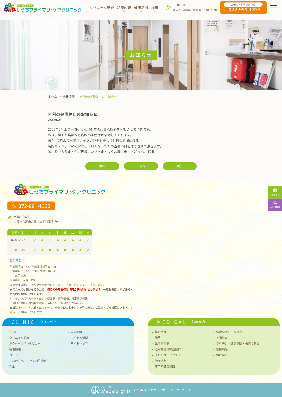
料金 (12, 366)
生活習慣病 (162, 343)
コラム (13, 355)
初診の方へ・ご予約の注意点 (28, 361)
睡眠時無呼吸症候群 (168, 349)
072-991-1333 (34, 206)
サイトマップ (79, 343)
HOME (13, 332)
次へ (180, 166)
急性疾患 (222, 349)
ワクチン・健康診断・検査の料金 (237, 343)
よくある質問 (79, 337)
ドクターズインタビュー (25, 343)
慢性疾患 (222, 355)
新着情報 (68, 96)
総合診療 (160, 332)
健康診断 (160, 361)
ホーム (52, 96)
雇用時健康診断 (165, 366)
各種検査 (222, 337)
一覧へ (141, 166)
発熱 (158, 337)
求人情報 (76, 332)
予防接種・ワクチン (168, 355)
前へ (102, 166)
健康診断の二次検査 (229, 332)
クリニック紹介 (19, 337)
